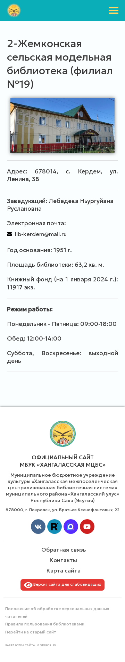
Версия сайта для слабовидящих (66, 584)
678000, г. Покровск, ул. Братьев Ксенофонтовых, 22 (62, 509)
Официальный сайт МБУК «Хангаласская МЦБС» (63, 461)
